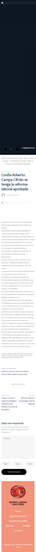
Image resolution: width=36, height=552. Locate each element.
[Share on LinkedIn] (14, 389)
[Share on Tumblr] (18, 389)
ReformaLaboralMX (13, 195)
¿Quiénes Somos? (18, 516)
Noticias (10, 526)
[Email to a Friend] (29, 389)
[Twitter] (18, 539)
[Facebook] (5, 149)
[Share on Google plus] (21, 389)
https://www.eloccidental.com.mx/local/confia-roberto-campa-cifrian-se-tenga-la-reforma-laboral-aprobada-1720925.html (17, 355)
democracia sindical (22, 371)
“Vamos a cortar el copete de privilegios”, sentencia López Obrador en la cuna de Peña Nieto (9, 403)
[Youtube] (17, 149)
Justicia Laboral (5, 172)
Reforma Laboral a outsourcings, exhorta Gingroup (26, 403)
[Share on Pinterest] (25, 389)
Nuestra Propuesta (18, 521)
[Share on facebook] (7, 389)
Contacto (18, 531)
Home (18, 511)
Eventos (26, 526)
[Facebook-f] (18, 537)
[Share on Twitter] (11, 389)
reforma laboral (6, 374)
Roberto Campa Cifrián (19, 374)
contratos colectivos (8, 371)
